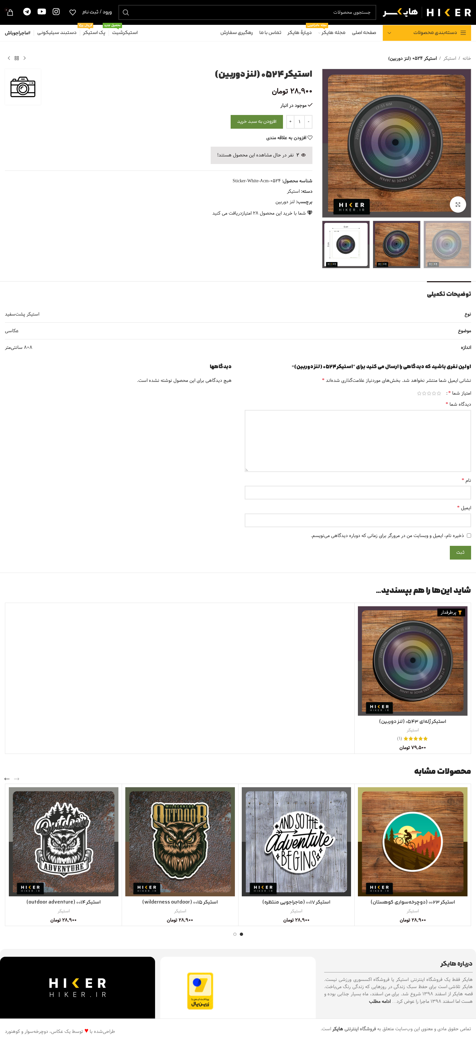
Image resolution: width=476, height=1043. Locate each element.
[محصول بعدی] (9, 58)
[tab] (449, 291)
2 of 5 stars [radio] (434, 393)
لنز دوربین (285, 202)
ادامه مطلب (380, 1001)
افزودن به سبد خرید (256, 122)
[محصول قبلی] (24, 58)
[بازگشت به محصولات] (17, 58)
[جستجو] (125, 12)
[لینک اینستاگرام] (56, 12)
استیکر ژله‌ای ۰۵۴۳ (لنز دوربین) (412, 721)
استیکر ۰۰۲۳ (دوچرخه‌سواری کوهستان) (413, 902)
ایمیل (464, 508)
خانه (467, 58)
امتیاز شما (459, 393)
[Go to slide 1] (241, 934)
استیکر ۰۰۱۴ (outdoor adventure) (63, 902)
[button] (17, 779)
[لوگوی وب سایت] (427, 12)
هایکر (337, 1029)
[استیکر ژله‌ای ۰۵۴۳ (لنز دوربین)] (412, 661)
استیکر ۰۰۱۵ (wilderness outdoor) (180, 902)
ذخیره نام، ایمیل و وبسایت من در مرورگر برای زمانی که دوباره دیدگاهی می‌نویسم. (387, 536)
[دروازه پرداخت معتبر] (200, 991)
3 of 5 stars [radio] (429, 393)
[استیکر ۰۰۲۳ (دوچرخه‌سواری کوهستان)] (412, 842)
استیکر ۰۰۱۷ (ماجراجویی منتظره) (296, 902)
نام (466, 480)
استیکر (449, 58)
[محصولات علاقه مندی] (72, 12)
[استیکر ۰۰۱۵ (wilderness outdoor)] (180, 842)
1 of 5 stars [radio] (438, 393)
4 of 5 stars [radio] (424, 393)
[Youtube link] (41, 12)
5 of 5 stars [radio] (419, 393)
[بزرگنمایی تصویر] (458, 204)
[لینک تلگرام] (27, 12)
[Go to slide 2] (235, 934)
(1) (399, 738)
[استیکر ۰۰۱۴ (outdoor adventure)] (63, 842)
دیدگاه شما (458, 404)
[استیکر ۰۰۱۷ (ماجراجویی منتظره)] (296, 842)
